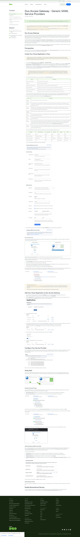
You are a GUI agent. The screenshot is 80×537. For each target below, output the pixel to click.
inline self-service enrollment (53, 21)
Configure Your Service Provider (14, 21)
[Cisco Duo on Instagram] (68, 529)
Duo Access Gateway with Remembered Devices (51, 490)
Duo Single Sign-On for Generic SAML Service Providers (16, 36)
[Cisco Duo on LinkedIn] (70, 529)
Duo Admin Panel (32, 62)
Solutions (31, 4)
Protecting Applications (36, 64)
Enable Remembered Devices (13, 24)
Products (26, 4)
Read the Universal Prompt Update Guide (31, 257)
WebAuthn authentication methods (40, 285)
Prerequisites (11, 15)
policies (66, 39)
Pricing (45, 4)
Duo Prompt (61, 21)
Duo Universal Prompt (46, 29)
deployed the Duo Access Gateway (42, 50)
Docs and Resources (38, 4)
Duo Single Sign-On (13, 37)
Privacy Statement (3, 535)
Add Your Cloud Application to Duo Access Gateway (15, 19)
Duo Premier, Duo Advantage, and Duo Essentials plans (44, 39)
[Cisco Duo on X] (64, 529)
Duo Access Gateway (13, 33)
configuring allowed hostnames (35, 286)
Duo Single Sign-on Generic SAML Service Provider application (38, 28)
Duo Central (39, 29)
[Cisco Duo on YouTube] (66, 529)
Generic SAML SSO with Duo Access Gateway (16, 31)
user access (34, 483)
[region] (12, 534)
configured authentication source (54, 50)
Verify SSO (11, 22)
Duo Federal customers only (47, 258)
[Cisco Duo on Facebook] (62, 529)
